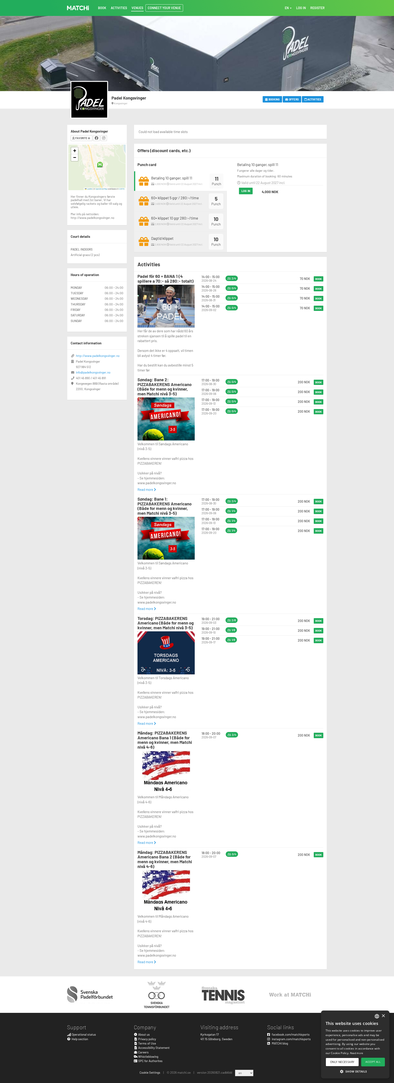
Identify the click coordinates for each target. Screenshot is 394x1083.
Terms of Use (146, 1043)
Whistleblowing (147, 1056)
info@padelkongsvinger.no (93, 372)
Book (318, 278)
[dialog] (355, 1044)
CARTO (121, 189)
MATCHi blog (279, 1043)
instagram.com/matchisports (291, 1039)
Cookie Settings (150, 1072)
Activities (314, 99)
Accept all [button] (373, 1061)
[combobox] (377, 1016)
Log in (245, 191)
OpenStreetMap (101, 189)
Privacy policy (146, 1039)
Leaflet (89, 189)
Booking (274, 99)
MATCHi (78, 8)
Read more (145, 489)
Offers (293, 99)
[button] (100, 164)
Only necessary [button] (342, 1062)
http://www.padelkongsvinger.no (97, 356)
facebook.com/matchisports (290, 1034)
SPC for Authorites (150, 1061)
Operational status (83, 1034)
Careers (143, 1052)
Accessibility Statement (153, 1048)
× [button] (383, 1016)
